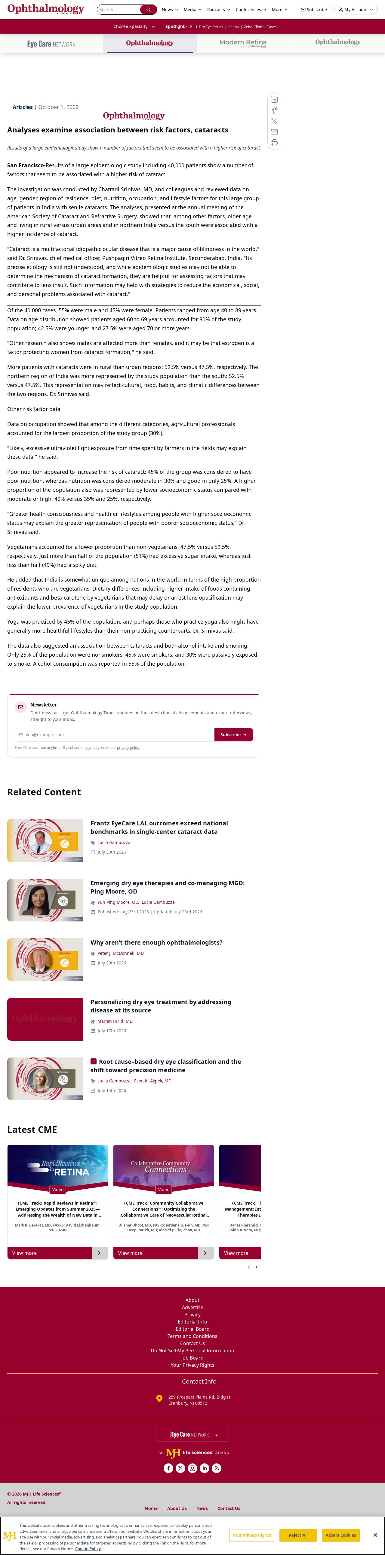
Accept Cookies (341, 1535)
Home (151, 1508)
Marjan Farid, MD (115, 1021)
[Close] (375, 1535)
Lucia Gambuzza (114, 842)
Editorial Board (193, 1329)
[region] (192, 1536)
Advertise (192, 1307)
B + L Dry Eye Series (206, 26)
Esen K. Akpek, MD (152, 1081)
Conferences (248, 9)
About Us (177, 1508)
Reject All (298, 1535)
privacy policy (128, 747)
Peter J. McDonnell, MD (120, 953)
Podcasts (216, 9)
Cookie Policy (88, 1548)
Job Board (192, 1357)
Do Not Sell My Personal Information (192, 1350)
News (202, 1508)
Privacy (192, 1314)
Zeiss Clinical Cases (260, 26)
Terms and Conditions (192, 1336)
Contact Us (192, 1343)
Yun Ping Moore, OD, (118, 902)
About (192, 1300)
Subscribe (230, 734)
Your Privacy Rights (192, 1365)
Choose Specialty (130, 26)
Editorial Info (192, 1321)
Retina (233, 26)
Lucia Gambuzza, (114, 1081)
